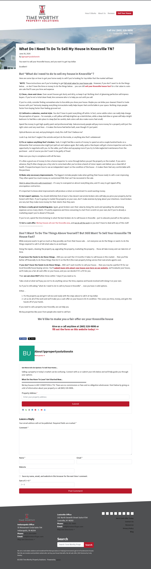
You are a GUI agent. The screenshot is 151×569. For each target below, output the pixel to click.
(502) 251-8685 (70, 523)
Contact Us (117, 33)
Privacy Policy (128, 528)
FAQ (131, 33)
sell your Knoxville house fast (98, 86)
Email (79, 457)
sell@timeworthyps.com (33, 536)
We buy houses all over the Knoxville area (53, 223)
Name (22, 457)
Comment (24, 427)
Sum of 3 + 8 (25, 480)
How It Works (90, 13)
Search (88, 544)
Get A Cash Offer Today (125, 518)
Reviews (111, 13)
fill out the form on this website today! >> (75, 329)
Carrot (58, 559)
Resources (129, 525)
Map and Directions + (26, 539)
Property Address (29, 393)
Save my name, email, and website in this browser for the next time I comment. (55, 476)
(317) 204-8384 (30, 533)
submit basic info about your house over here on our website (81, 268)
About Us (102, 13)
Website (22, 467)
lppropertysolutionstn (31, 56)
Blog (126, 33)
